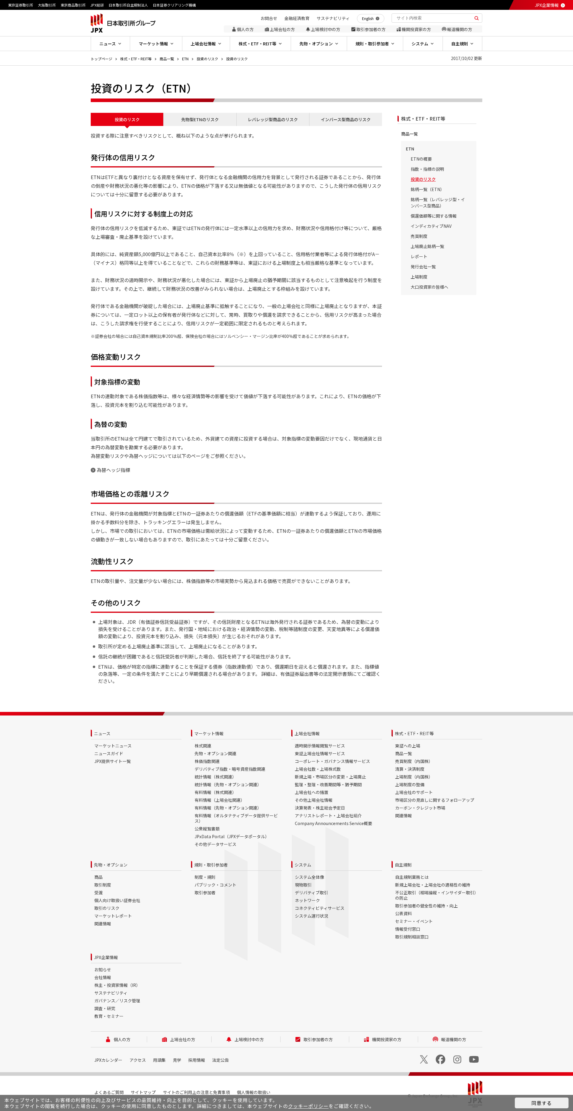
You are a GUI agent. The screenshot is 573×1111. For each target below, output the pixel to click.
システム (303, 865)
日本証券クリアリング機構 (174, 4)
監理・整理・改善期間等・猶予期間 (328, 784)
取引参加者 (205, 892)
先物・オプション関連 (215, 753)
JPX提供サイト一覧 (112, 761)
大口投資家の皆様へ (429, 287)
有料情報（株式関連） (215, 792)
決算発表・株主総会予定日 (320, 808)
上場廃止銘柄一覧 (427, 246)
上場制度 (419, 277)
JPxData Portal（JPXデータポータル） (232, 836)
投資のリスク (207, 58)
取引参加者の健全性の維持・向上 (426, 906)
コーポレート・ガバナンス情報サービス (332, 761)
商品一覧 (167, 58)
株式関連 (203, 746)
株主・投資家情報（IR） (117, 985)
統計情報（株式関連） (215, 777)
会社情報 (102, 977)
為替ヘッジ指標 (113, 469)
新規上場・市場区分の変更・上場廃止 (330, 777)
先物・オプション (110, 865)
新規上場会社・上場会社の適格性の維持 (432, 885)
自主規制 (403, 865)
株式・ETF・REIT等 (136, 58)
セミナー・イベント (414, 921)
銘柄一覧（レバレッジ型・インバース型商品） (438, 202)
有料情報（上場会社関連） (220, 800)
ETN (185, 58)
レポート (419, 256)
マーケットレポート (113, 916)
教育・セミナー (109, 1016)
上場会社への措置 (311, 792)
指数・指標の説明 (427, 169)
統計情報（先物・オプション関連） (228, 784)
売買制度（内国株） (414, 761)
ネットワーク (307, 900)
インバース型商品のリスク (346, 119)
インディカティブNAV (431, 226)
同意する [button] (542, 1103)
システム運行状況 (311, 916)
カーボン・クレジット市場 (420, 808)
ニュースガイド (108, 753)
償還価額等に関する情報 (434, 216)
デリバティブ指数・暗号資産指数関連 (230, 769)
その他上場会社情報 (313, 800)
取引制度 (102, 885)
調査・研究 (104, 1008)
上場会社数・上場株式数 (318, 769)
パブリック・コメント (215, 885)
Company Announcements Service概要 (333, 823)
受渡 (98, 892)
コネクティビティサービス (319, 908)
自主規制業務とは (412, 877)
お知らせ (102, 969)
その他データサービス (215, 844)
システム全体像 (309, 877)
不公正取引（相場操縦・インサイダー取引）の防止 (436, 895)
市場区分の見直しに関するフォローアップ (434, 800)
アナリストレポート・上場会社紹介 (328, 815)
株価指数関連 (207, 761)
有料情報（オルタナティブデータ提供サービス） (236, 818)
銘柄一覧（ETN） (427, 189)
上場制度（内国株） (414, 777)
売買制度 (419, 236)
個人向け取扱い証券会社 (117, 900)
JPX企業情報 (547, 5)
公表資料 (403, 913)
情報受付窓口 (407, 929)
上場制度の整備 (409, 784)
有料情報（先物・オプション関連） (228, 808)
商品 (98, 877)
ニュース (102, 733)
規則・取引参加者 (211, 865)
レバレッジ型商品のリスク (273, 119)
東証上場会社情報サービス (320, 753)
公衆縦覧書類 (207, 829)
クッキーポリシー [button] (308, 1106)
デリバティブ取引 (311, 892)
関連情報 (403, 815)
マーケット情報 (209, 733)
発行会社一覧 (423, 267)
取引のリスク (106, 908)
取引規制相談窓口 (412, 937)
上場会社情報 (307, 733)
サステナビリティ (110, 993)
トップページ (101, 58)
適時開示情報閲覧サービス (320, 746)
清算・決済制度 (409, 769)
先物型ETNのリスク (200, 119)
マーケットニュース (113, 746)
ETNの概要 (421, 159)
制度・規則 (205, 877)
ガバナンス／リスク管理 (117, 1001)
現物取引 (303, 885)
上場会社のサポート (414, 792)
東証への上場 (407, 746)
